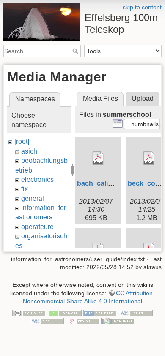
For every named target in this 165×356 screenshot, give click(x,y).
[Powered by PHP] (100, 312)
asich (29, 151)
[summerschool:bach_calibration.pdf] (98, 158)
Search (76, 51)
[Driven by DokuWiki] (118, 321)
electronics (37, 179)
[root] (21, 141)
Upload (143, 98)
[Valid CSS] (47, 321)
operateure (37, 226)
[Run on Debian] (82, 321)
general (32, 198)
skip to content (142, 7)
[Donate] (65, 312)
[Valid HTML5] (136, 312)
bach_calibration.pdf (110, 183)
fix (24, 188)
